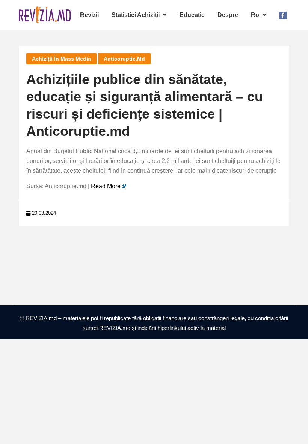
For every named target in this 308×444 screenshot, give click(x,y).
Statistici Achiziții (136, 15)
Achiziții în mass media (61, 59)
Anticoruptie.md (124, 59)
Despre (227, 15)
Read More (106, 186)
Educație (192, 15)
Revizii (89, 15)
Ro (256, 15)
